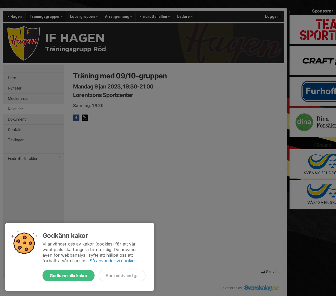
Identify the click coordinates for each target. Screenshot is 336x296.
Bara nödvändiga (122, 275)
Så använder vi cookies (113, 260)
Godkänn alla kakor (68, 275)
